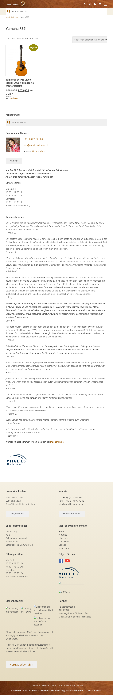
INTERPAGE (64, 610)
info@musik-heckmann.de (36, 145)
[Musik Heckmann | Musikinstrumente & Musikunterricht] (16, 4)
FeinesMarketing (67, 607)
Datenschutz (65, 541)
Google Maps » (17, 513)
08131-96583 (86, 4)
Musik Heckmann (12, 17)
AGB (8, 535)
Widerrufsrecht (13, 541)
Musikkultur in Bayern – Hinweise (75, 616)
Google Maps (38, 151)
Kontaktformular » (71, 513)
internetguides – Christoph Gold (74, 613)
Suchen (10, 11)
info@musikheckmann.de (71, 504)
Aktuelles (63, 535)
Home (61, 531)
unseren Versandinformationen (21, 651)
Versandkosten (13, 98)
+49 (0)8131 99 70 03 (73, 500)
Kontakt (14, 160)
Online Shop (11, 531)
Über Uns (63, 538)
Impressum (64, 548)
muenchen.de (57, 442)
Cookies (62, 545)
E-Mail (91, 4)
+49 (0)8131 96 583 (33, 139)
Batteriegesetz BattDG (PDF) (19, 545)
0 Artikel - (101, 4)
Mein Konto (96, 4)
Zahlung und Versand (16, 538)
